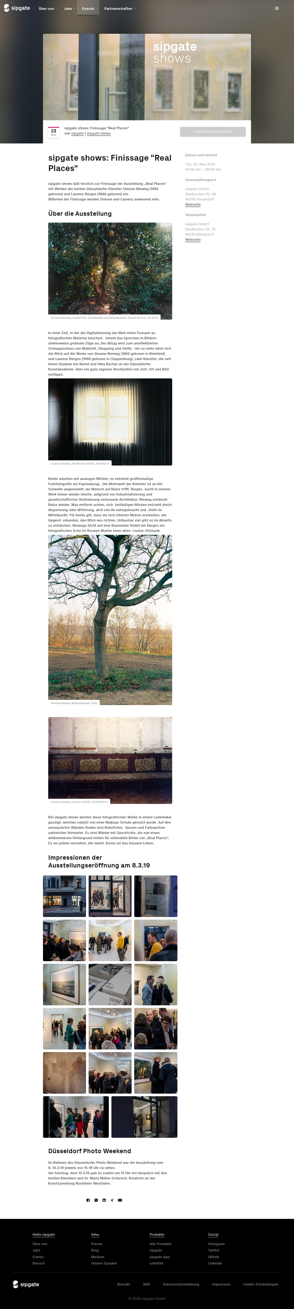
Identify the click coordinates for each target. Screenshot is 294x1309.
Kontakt (123, 1284)
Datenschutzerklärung (181, 1284)
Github (213, 1257)
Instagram (216, 1244)
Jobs (68, 8)
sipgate (77, 133)
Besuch (39, 1263)
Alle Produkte (161, 1244)
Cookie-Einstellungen (260, 1284)
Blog (95, 1250)
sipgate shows (99, 133)
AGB (146, 1284)
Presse (96, 1244)
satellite (156, 1263)
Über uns (46, 8)
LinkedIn (215, 1263)
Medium (97, 1257)
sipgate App (160, 1257)
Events (88, 8)
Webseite (193, 204)
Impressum (221, 1284)
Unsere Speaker (104, 1263)
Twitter (214, 1250)
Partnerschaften (118, 8)
